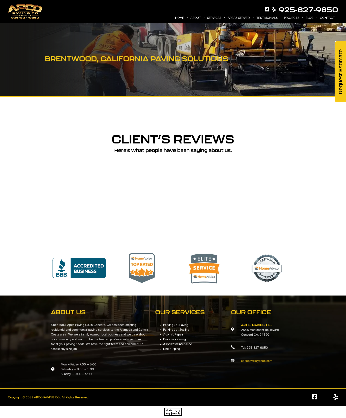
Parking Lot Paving (175, 324)
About (195, 17)
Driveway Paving (174, 339)
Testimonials (267, 17)
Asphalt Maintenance (177, 344)
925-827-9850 (308, 9)
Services (214, 17)
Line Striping (171, 348)
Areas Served (239, 17)
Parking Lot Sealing (176, 329)
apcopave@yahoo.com (256, 360)
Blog (310, 17)
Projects (291, 17)
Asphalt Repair (173, 334)
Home (179, 17)
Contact (327, 17)
